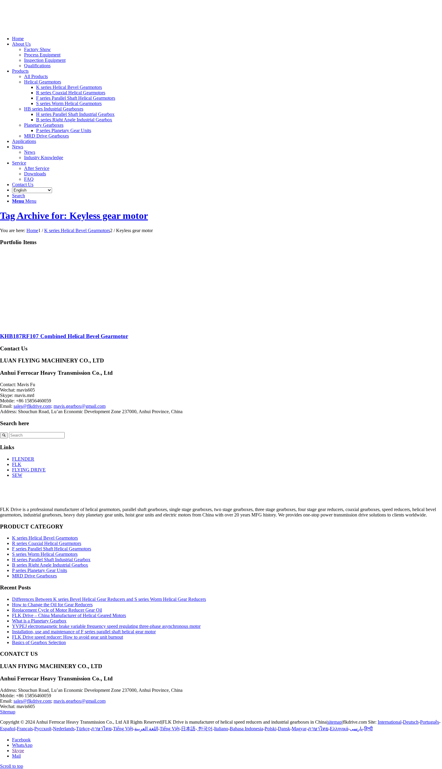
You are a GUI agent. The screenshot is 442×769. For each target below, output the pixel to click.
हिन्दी (368, 728)
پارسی (356, 728)
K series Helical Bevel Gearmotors (45, 537)
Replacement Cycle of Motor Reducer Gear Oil (57, 610)
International (389, 722)
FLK (16, 464)
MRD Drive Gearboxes (46, 135)
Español (7, 728)
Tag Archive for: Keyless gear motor (74, 215)
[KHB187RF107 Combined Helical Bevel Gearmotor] (60, 324)
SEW (17, 475)
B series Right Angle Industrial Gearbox (50, 565)
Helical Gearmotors (42, 81)
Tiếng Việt (123, 728)
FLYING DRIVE (29, 469)
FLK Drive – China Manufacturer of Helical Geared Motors (69, 615)
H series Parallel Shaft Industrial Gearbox (51, 559)
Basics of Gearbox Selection (39, 642)
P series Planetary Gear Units (39, 570)
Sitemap (7, 711)
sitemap (334, 722)
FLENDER (23, 459)
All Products (36, 76)
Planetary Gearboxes (43, 125)
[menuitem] (227, 38)
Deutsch (411, 722)
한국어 (205, 728)
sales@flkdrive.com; (33, 406)
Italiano (221, 728)
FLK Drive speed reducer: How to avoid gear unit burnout (67, 637)
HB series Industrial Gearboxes (53, 108)
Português (429, 722)
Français (25, 728)
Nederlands (64, 728)
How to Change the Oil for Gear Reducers (52, 604)
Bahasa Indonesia (246, 728)
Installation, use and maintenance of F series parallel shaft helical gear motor (84, 631)
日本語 (188, 728)
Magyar (299, 728)
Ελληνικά (339, 728)
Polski (270, 728)
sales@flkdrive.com (32, 701)
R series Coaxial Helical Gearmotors (46, 543)
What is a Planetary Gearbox (39, 620)
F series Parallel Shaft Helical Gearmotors (51, 548)
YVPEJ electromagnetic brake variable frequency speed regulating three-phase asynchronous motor (106, 626)
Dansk (284, 728)
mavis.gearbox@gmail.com (80, 406)
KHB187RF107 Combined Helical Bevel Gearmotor (64, 336)
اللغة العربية (146, 728)
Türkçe (83, 728)
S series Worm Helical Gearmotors (45, 554)
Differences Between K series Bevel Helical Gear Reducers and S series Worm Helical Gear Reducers (109, 599)
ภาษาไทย (101, 728)
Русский (42, 728)
